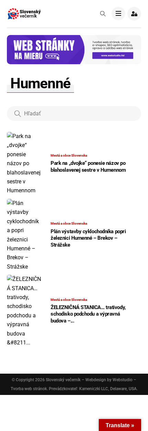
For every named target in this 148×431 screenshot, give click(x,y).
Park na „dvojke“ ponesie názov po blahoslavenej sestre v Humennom (88, 166)
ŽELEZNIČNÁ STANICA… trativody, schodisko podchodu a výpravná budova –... (88, 314)
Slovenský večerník (63, 379)
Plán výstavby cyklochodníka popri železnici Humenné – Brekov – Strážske (88, 238)
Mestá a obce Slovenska (69, 155)
